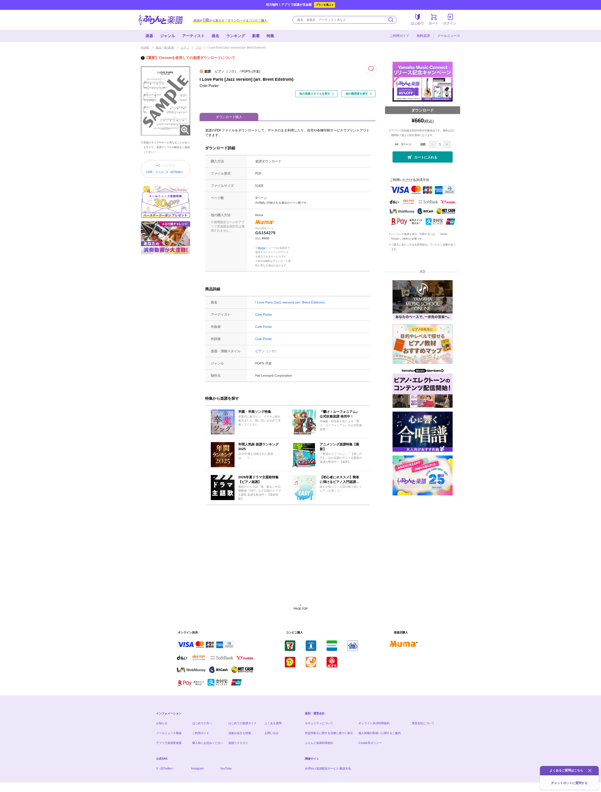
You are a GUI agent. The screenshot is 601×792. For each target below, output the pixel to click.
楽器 (149, 36)
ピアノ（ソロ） (266, 351)
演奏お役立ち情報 (239, 733)
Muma (261, 247)
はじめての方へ (202, 723)
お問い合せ (272, 733)
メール (159, 172)
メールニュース (448, 36)
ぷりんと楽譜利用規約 (319, 743)
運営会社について (423, 723)
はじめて (417, 23)
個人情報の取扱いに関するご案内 (379, 733)
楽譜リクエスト (238, 743)
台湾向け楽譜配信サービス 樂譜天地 (328, 768)
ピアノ (185, 47)
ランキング (235, 36)
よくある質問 (273, 723)
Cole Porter (263, 314)
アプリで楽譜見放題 (168, 743)
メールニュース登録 (168, 733)
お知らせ (161, 723)
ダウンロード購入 (229, 117)
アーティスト (193, 36)
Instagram (197, 768)
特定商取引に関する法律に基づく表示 (329, 733)
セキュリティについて (319, 723)
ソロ (198, 47)
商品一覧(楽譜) (165, 47)
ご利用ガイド (399, 36)
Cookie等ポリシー (370, 743)
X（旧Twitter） (175, 172)
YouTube (226, 768)
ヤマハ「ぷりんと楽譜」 (161, 20)
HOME (145, 47)
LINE (149, 172)
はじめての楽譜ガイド (242, 723)
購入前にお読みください (207, 743)
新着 (256, 36)
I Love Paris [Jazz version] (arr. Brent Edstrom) (290, 302)
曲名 (215, 36)
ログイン (449, 23)
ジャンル (167, 36)
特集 (270, 36)
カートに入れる (425, 157)
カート (434, 23)
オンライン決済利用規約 (373, 723)
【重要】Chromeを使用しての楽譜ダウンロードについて (190, 58)
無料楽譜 (423, 36)
